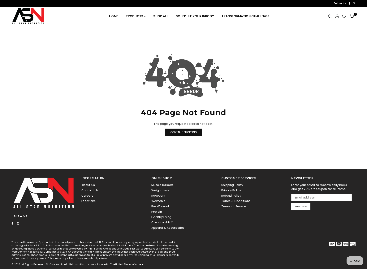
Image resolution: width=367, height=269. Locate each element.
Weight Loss (160, 190)
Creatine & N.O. (162, 222)
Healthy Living (161, 217)
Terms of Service (233, 206)
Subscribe (301, 206)
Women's (158, 201)
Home (113, 16)
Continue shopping (183, 132)
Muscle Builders (162, 185)
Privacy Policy (231, 190)
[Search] (330, 16)
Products (135, 16)
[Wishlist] (344, 16)
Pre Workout (160, 206)
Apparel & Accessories (167, 228)
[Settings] (337, 16)
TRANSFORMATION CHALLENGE (245, 16)
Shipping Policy (232, 185)
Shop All (160, 16)
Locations (88, 201)
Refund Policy (231, 196)
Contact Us (89, 190)
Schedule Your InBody (195, 16)
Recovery (158, 196)
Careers (87, 196)
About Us (88, 185)
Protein (156, 212)
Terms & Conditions (235, 201)
